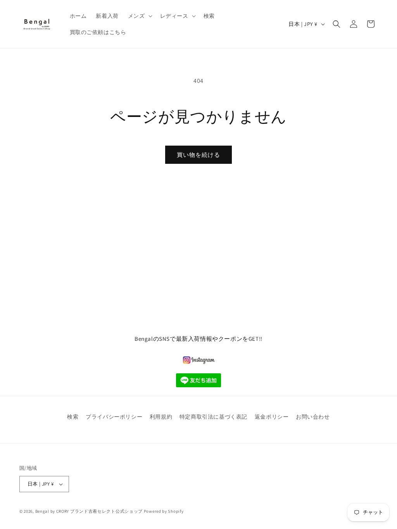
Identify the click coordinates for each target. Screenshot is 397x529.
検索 (72, 416)
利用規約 (161, 416)
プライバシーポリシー (114, 416)
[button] (139, 16)
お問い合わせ (313, 416)
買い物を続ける (198, 154)
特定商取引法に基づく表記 (213, 416)
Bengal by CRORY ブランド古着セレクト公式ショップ (89, 511)
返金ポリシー (272, 416)
